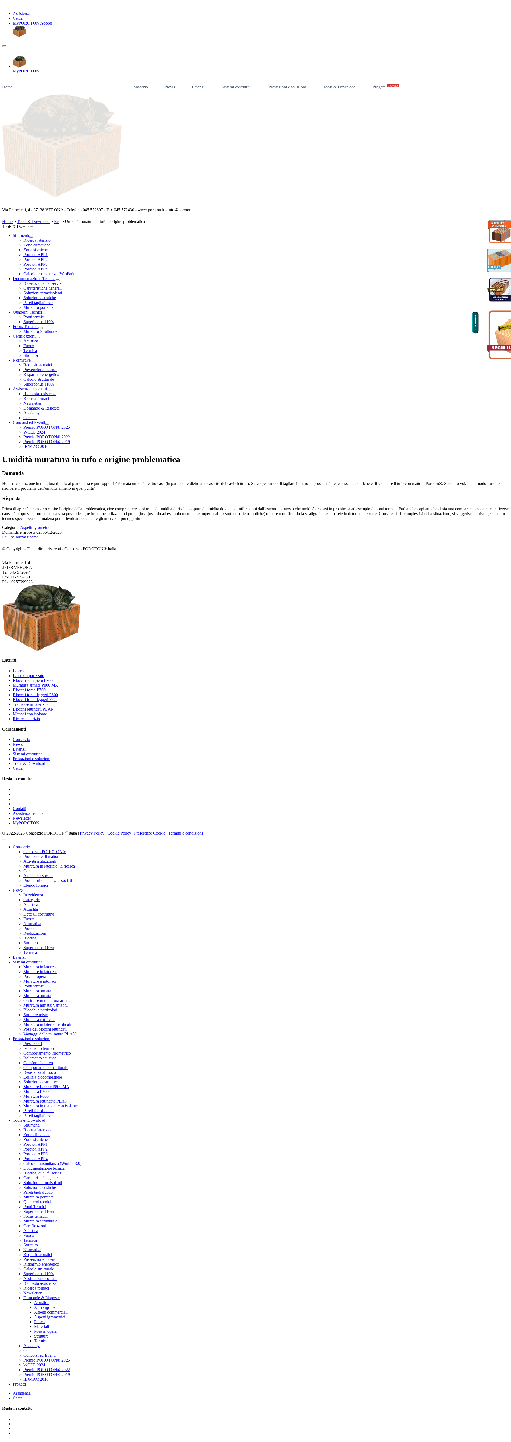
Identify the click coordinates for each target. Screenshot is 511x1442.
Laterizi (198, 87)
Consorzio (139, 87)
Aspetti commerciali (51, 1312)
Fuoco (28, 919)
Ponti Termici (34, 1206)
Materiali (41, 1326)
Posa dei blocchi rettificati (45, 1029)
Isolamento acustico (39, 1058)
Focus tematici (35, 1216)
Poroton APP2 (35, 1149)
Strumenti (31, 1125)
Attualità (30, 909)
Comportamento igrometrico (47, 1053)
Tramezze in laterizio (30, 704)
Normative (32, 1249)
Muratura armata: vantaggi (45, 1005)
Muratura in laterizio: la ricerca (49, 866)
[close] (4, 839)
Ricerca (29, 938)
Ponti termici (34, 986)
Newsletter (22, 818)
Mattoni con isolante (30, 714)
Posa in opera (34, 976)
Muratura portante (38, 1197)
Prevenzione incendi (40, 1259)
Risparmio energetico (41, 1264)
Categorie (31, 899)
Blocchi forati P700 (29, 690)
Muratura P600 (36, 1096)
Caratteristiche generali (42, 1178)
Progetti (385, 86)
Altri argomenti (47, 1307)
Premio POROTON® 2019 (46, 1374)
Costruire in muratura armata (47, 1000)
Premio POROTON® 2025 (46, 1360)
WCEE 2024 (34, 1365)
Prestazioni (32, 1043)
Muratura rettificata (39, 1019)
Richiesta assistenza (39, 1283)
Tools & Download (339, 87)
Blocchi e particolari (40, 1010)
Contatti (19, 808)
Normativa (32, 923)
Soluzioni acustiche (39, 1187)
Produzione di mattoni (41, 856)
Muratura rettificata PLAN (45, 1101)
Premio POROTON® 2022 (46, 1369)
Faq (57, 221)
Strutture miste (35, 1014)
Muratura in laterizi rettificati (47, 1024)
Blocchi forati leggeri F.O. (35, 699)
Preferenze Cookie (149, 833)
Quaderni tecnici (37, 1202)
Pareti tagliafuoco (38, 1115)
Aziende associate (38, 875)
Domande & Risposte (41, 1297)
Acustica (30, 904)
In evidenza (33, 895)
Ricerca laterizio (26, 718)
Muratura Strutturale (40, 1221)
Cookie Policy (119, 833)
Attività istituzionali (39, 861)
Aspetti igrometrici (35, 527)
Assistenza (22, 13)
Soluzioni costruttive (40, 1082)
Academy (31, 1345)
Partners (475, 322)
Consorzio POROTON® (44, 851)
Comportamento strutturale (45, 1067)
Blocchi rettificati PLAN (33, 709)
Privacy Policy (92, 833)
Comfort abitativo (38, 1062)
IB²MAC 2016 (35, 1379)
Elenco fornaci (35, 885)
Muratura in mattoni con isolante (50, 1106)
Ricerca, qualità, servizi (43, 1173)
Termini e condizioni (185, 833)
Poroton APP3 (35, 1154)
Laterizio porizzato (28, 675)
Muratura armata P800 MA (35, 685)
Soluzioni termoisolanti (42, 1182)
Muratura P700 (36, 1091)
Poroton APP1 (35, 1144)
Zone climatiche (36, 1134)
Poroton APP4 (35, 1158)
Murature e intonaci (39, 981)
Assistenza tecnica (28, 813)
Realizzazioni (34, 933)
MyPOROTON (26, 823)
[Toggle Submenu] (31, 237)
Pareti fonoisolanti (38, 1110)
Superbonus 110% (38, 947)
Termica (30, 952)
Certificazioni (34, 1226)
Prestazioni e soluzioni (287, 87)
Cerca (18, 18)
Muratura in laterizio (40, 967)
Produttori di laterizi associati (47, 880)
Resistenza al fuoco (39, 1072)
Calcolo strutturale (38, 1269)
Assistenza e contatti (40, 1278)
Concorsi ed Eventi (39, 1355)
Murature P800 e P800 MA (46, 1086)
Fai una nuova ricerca (20, 537)
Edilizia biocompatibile (42, 1077)
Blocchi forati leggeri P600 (35, 694)
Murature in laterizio (40, 971)
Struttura (30, 943)
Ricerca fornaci (36, 1288)
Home (7, 87)
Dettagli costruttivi (38, 914)
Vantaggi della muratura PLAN (49, 1034)
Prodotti (30, 928)
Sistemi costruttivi (237, 87)
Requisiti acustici (37, 1254)
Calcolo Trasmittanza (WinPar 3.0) (52, 1163)
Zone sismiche (35, 1139)
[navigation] (4, 46)
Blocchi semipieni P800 (33, 680)
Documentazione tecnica (44, 1168)
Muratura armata (37, 991)
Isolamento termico (39, 1048)
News (170, 87)
